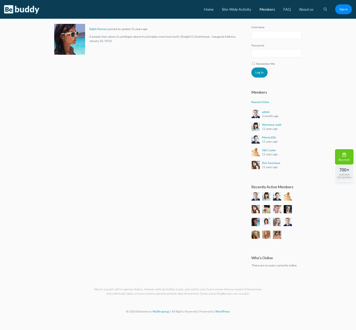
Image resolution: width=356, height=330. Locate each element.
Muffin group (161, 311)
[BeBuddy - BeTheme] (22, 9)
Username (258, 27)
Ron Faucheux (271, 163)
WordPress (222, 311)
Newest (255, 102)
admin (266, 112)
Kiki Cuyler (269, 150)
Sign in (343, 9)
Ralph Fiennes (98, 29)
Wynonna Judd (271, 124)
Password (257, 45)
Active (265, 102)
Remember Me (265, 63)
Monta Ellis (269, 137)
